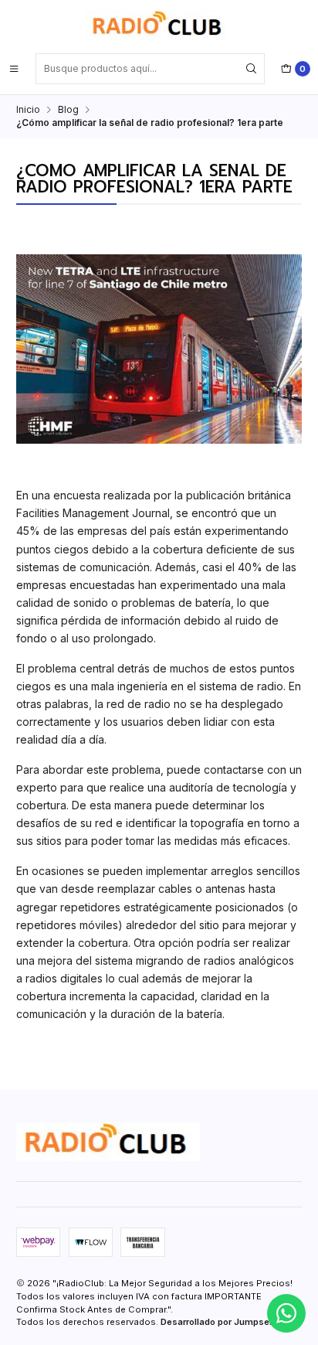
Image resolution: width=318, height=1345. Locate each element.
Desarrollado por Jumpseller (221, 1321)
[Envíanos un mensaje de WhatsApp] (286, 1313)
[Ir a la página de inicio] (159, 25)
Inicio (28, 109)
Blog (68, 109)
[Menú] (13, 68)
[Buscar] (251, 68)
